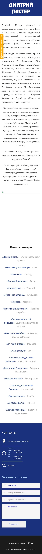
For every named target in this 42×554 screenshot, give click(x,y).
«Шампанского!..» (10, 257)
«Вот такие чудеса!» (15, 344)
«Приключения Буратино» (15, 308)
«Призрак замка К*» (13, 378)
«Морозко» (15, 302)
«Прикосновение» (16, 396)
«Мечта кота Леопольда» (15, 368)
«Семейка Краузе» (16, 403)
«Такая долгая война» (14, 333)
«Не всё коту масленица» (17, 267)
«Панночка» (16, 274)
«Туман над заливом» (14, 295)
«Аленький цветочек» (17, 281)
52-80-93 (11, 466)
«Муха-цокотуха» (18, 350)
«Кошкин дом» (14, 288)
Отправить (13, 524)
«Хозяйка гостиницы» (15, 409)
